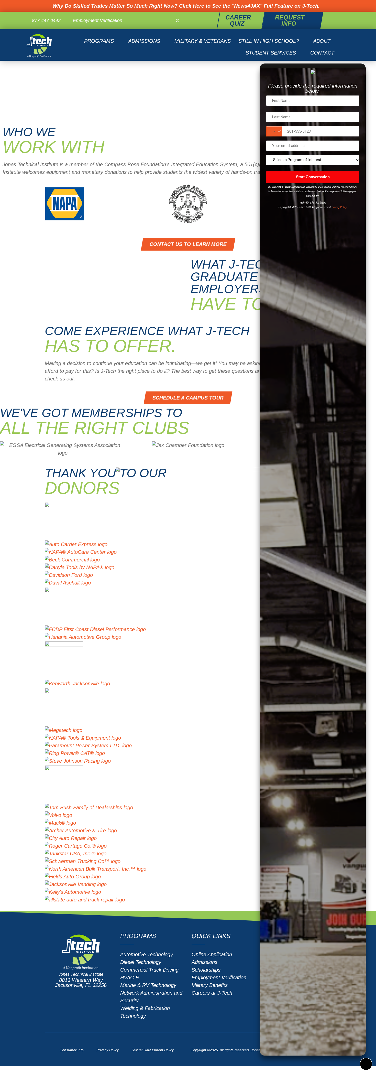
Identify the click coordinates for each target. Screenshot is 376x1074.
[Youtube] (196, 20)
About (321, 41)
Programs (99, 41)
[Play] (115, 284)
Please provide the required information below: (312, 88)
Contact (322, 53)
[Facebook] (168, 20)
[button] (342, 20)
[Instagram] (187, 20)
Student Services (271, 53)
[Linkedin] (206, 20)
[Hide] (366, 1064)
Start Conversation (313, 177)
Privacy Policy (339, 207)
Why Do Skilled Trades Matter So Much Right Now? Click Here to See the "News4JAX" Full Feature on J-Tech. (186, 6)
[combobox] (274, 131)
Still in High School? (268, 41)
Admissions (144, 41)
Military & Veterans (202, 41)
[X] (177, 20)
